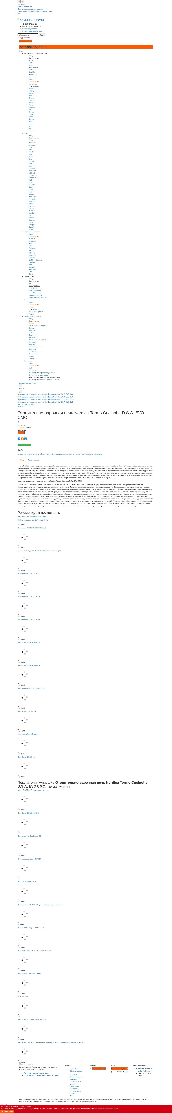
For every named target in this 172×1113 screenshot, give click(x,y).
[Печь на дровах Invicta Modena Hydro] (33, 519)
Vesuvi (31, 229)
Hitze (30, 109)
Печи (26, 133)
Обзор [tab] (21, 460)
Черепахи (32, 349)
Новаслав (32, 196)
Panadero (32, 142)
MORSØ (32, 173)
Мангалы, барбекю (36, 311)
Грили (31, 307)
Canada (32, 227)
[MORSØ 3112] (25, 1005)
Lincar (31, 189)
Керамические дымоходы (38, 375)
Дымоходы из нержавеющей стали (42, 372)
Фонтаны (32, 354)
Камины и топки (30, 77)
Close (21, 51)
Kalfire (31, 93)
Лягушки (32, 344)
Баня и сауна (46, 454)
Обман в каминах (24, 445)
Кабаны (32, 328)
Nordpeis (32, 224)
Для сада (27, 300)
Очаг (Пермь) (38, 293)
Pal (30, 215)
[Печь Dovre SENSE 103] (25, 766)
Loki (30, 147)
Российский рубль (118, 1068)
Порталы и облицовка (93, 454)
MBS (30, 192)
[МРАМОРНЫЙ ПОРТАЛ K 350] (25, 628)
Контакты (21, 4)
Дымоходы (28, 361)
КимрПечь (32, 241)
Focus (31, 105)
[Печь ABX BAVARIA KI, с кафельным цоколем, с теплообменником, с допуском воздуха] (25, 1051)
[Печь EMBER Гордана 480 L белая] (25, 936)
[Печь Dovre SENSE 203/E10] (25, 822)
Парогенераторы (35, 295)
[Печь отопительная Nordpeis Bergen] (25, 697)
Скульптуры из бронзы (32, 316)
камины (53, 475)
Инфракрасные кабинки (38, 297)
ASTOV (31, 250)
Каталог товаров (25, 41)
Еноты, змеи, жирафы (37, 325)
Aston (31, 156)
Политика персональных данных (30, 9)
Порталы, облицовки (32, 231)
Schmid (31, 119)
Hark (30, 180)
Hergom (32, 107)
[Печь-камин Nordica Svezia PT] (25, 651)
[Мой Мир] (25, 439)
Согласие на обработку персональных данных (35, 11)
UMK (30, 368)
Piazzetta (32, 100)
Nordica (31, 194)
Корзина (73, 1068)
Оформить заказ (76, 1071)
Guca (31, 140)
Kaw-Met (32, 72)
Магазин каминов (99, 1068)
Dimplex (32, 257)
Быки (31, 332)
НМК (30, 154)
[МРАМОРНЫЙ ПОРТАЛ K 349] (25, 605)
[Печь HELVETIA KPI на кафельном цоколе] (25, 799)
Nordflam (32, 213)
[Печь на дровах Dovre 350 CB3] (25, 868)
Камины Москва (25, 383)
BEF (30, 95)
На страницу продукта (26, 404)
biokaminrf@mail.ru (29, 28)
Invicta (31, 182)
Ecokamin (32, 168)
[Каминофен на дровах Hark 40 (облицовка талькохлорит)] (25, 559)
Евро (125, 1072)
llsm (19, 13)
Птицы (31, 323)
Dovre (31, 222)
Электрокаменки (35, 290)
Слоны (31, 356)
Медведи (32, 342)
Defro (31, 116)
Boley (31, 102)
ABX (30, 149)
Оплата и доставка (25, 6)
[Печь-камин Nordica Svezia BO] (25, 674)
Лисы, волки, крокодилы (38, 339)
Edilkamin (32, 178)
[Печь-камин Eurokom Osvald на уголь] (25, 1028)
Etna (30, 62)
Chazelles (32, 255)
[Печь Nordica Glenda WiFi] (25, 720)
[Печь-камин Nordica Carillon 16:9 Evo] (25, 536)
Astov (31, 60)
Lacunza (32, 145)
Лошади (32, 337)
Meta (30, 65)
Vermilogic (32, 370)
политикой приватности (108, 1108)
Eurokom (32, 220)
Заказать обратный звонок (32, 31)
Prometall (32, 170)
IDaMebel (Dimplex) (36, 260)
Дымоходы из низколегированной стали (44, 379)
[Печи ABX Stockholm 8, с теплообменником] (25, 959)
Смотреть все (34, 81)
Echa (30, 124)
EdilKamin (32, 262)
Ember (31, 217)
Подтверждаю (7, 1111)
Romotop (32, 201)
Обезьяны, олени (35, 346)
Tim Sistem (33, 199)
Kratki (31, 70)
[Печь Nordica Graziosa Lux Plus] (25, 982)
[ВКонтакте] (19, 439)
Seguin (31, 98)
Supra (31, 203)
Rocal (31, 121)
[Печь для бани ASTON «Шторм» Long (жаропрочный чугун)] (25, 913)
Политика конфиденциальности (36, 1073)
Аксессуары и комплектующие (29, 454)
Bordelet (32, 239)
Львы (31, 335)
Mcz (30, 126)
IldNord (31, 91)
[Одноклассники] (22, 439)
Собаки (31, 358)
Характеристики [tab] (34, 460)
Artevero (32, 253)
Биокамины (33, 84)
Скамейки (32, 351)
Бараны (32, 330)
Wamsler (32, 208)
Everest (31, 112)
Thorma (32, 206)
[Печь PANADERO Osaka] (25, 891)
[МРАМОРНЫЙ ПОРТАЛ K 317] (25, 582)
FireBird (36, 86)
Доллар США (116, 1072)
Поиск (42, 35)
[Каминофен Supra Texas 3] (25, 743)
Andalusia (32, 269)
